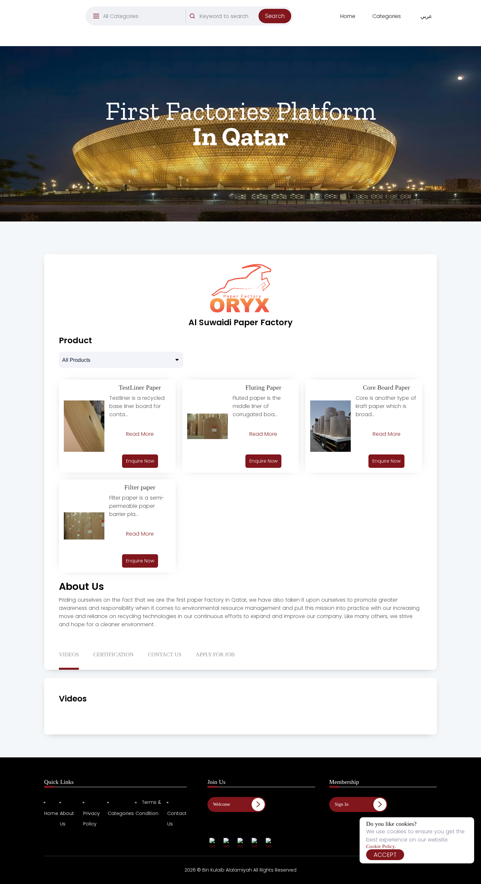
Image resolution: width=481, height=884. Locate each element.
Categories (386, 16)
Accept (385, 855)
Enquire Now (140, 461)
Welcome (221, 804)
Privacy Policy (91, 818)
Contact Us (177, 818)
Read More (140, 434)
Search (275, 16)
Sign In (341, 804)
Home (347, 16)
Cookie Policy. (381, 846)
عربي (426, 16)
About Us (67, 818)
